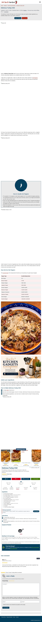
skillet (7, 390)
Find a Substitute (36, 511)
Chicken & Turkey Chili (20, 5)
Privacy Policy (3, 617)
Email (23, 601)
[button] (2, 474)
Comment (5, 584)
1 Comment (6, 11)
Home (2, 5)
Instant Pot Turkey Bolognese (5, 463)
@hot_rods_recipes (35, 547)
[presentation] (5, 456)
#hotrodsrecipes (14, 548)
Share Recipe (36, 478)
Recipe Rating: (5, 580)
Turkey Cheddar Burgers (26, 462)
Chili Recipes (35, 77)
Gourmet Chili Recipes (11, 5)
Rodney (25, 10)
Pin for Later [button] (24, 18)
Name (4, 601)
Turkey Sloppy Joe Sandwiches (36, 463)
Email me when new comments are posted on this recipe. (14, 604)
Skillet (21, 533)
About (14, 617)
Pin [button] (16, 478)
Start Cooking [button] (26, 478)
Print (7, 478)
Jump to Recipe (18, 18)
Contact (17, 617)
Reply (38, 558)
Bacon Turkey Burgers (16, 462)
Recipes (5, 5)
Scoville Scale (5, 272)
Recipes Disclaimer (9, 617)
